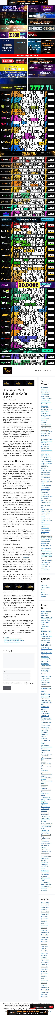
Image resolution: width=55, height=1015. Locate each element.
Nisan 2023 (44, 969)
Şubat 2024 (44, 946)
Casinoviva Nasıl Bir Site (46, 767)
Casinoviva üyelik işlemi (45, 853)
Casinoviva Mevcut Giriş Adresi (46, 754)
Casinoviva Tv (45, 807)
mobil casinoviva (46, 884)
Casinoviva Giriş (47, 370)
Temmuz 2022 (45, 990)
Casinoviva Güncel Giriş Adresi (46, 720)
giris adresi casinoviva (44, 863)
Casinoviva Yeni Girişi (45, 841)
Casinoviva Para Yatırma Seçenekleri (46, 778)
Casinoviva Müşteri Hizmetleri (45, 761)
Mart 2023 (44, 971)
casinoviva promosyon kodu (46, 790)
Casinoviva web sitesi (46, 823)
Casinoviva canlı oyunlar (45, 678)
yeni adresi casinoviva (44, 889)
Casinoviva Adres (45, 627)
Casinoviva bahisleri (45, 638)
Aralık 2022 (44, 978)
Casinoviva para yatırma (46, 775)
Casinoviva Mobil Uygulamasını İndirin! (46, 759)
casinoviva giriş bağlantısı (45, 698)
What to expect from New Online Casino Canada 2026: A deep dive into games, (46, 513)
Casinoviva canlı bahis (45, 662)
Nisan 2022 (44, 996)
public (42, 592)
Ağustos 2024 (45, 932)
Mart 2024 (44, 944)
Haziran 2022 (44, 992)
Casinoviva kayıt (45, 741)
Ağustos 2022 (45, 987)
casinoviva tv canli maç (45, 810)
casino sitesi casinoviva (45, 621)
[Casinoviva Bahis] (7, 370)
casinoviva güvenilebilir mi (46, 723)
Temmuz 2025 (45, 912)
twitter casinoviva (46, 886)
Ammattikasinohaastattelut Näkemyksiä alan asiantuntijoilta (46, 554)
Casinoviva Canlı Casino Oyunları (45, 671)
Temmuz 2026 (45, 905)
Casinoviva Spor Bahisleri (46, 800)
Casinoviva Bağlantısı (45, 647)
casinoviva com (43, 684)
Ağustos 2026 (45, 902)
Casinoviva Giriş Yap (46, 703)
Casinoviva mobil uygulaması (44, 756)
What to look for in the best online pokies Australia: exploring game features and (46, 489)
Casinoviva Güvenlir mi (44, 731)
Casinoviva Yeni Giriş (46, 836)
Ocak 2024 (44, 948)
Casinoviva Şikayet (44, 859)
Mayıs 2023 (44, 967)
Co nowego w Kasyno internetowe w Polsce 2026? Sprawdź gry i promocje (46, 433)
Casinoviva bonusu (44, 650)
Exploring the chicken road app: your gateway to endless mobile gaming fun (46, 417)
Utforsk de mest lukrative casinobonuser (45, 526)
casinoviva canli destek (45, 654)
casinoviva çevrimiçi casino (46, 851)
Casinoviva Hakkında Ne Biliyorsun (12, 641)
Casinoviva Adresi (46, 551)
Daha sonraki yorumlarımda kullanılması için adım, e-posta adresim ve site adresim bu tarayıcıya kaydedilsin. (19, 682)
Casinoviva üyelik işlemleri (45, 854)
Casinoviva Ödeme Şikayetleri (46, 843)
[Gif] (27, 154)
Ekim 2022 (44, 983)
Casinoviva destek (8, 639)
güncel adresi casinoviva (45, 875)
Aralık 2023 (44, 951)
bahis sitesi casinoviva (44, 614)
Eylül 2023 (44, 957)
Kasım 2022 (44, 980)
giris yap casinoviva (45, 872)
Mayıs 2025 (44, 916)
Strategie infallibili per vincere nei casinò (46, 532)
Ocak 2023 (44, 976)
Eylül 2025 (44, 909)
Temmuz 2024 (45, 935)
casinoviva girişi (46, 700)
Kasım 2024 (44, 925)
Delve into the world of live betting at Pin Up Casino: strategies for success (46, 465)
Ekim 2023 (44, 955)
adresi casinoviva (46, 611)
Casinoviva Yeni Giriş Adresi (45, 839)
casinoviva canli (46, 653)
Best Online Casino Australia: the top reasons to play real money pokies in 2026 (46, 504)
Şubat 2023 (44, 973)
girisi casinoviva (45, 869)
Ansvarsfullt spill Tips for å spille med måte (46, 481)
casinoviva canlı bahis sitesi (46, 668)
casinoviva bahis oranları (45, 640)
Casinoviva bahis (46, 636)
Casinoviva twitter (45, 820)
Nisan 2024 (44, 941)
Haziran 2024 (44, 937)
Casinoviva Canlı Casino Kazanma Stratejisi (14, 640)
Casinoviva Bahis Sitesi (46, 643)
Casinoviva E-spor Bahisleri (46, 686)
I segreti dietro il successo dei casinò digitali (46, 520)
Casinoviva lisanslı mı (46, 747)
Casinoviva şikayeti (17, 639)
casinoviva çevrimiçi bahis (45, 849)
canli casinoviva (46, 618)
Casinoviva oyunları (44, 770)
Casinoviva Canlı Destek (46, 675)
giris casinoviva (45, 866)
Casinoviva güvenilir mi (46, 728)
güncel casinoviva (45, 878)
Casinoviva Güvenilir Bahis (45, 725)
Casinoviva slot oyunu (46, 797)
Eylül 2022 (44, 985)
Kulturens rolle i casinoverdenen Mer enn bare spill (46, 496)
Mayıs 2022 (44, 994)
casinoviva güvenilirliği (45, 727)
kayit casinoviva (45, 881)
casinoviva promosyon (44, 787)
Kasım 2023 (44, 953)
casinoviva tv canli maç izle (45, 813)
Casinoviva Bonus (46, 649)
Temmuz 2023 (45, 962)
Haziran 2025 (44, 914)
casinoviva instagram (44, 735)
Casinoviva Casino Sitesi (45, 681)
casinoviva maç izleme (45, 751)
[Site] (27, 94)
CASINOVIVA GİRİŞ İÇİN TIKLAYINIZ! (27, 56)
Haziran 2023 (44, 964)
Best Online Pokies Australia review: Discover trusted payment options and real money (46, 474)
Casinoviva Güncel (45, 708)
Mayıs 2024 (44, 939)
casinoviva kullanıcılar (45, 745)
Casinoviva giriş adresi (45, 695)
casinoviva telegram (44, 804)
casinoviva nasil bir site (46, 764)
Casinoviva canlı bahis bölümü (46, 666)
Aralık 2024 (44, 923)
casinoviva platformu (44, 785)
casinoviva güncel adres (45, 712)
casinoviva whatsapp (46, 824)
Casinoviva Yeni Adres (46, 827)
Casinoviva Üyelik (45, 846)
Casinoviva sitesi (44, 794)
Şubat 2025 (44, 918)
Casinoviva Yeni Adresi (45, 832)
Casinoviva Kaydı (44, 738)
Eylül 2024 (44, 930)
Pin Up (43, 590)
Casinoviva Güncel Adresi (46, 717)
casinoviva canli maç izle (46, 658)
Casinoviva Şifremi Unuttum (46, 856)
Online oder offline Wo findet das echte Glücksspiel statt (46, 560)
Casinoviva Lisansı (44, 748)
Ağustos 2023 (45, 960)
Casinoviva (38, 370)
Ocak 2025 (44, 921)
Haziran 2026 (44, 907)
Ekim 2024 (44, 928)
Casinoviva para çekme (46, 782)
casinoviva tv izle (45, 816)
